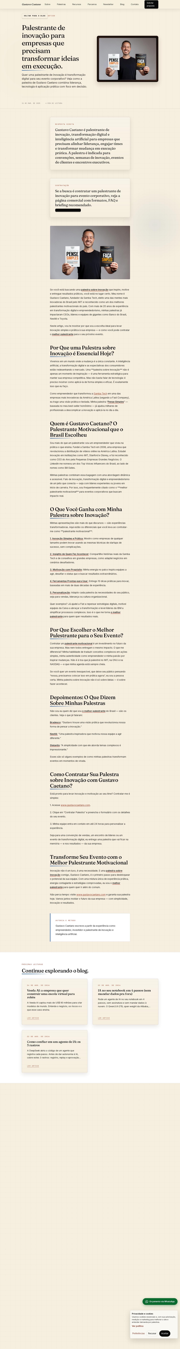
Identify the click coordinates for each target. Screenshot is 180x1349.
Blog (122, 4)
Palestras (61, 4)
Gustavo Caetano (31, 4)
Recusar (152, 1333)
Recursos (76, 4)
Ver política (137, 1326)
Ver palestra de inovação (68, 210)
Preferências (138, 1333)
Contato (135, 4)
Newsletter (108, 4)
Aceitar (164, 1333)
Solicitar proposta (150, 4)
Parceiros (92, 4)
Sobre (47, 4)
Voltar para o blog (35, 16)
